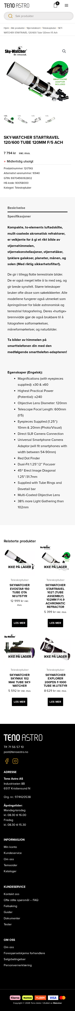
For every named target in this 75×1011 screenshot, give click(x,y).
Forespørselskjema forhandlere (24, 953)
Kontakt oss (11, 894)
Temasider (10, 865)
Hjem (6, 28)
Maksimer (57, 1003)
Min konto (10, 847)
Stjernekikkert (33, 28)
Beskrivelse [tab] (16, 208)
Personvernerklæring (18, 965)
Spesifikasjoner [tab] (19, 216)
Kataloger (10, 871)
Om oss (9, 859)
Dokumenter (12, 918)
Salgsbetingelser (15, 959)
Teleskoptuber (49, 28)
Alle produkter (18, 28)
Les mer (19, 623)
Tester (8, 924)
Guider (8, 912)
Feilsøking (10, 906)
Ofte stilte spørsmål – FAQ (21, 900)
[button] (64, 51)
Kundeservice (13, 853)
